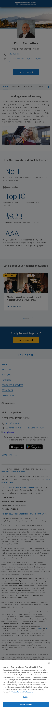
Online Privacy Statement (22, 692)
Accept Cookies (26, 704)
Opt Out (26, 697)
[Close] (49, 663)
